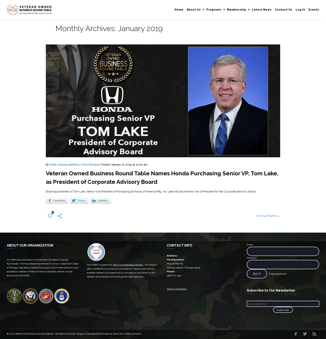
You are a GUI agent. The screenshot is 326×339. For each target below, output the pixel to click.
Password (252, 258)
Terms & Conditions (177, 289)
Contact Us (283, 9)
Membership (236, 9)
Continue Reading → (268, 215)
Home (179, 9)
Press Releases (90, 164)
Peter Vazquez (59, 164)
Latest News (262, 9)
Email (249, 244)
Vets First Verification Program (128, 264)
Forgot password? (278, 274)
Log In (300, 9)
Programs (213, 9)
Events (313, 9)
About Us (194, 9)
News (76, 164)
